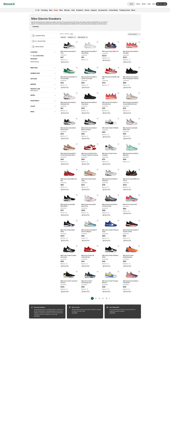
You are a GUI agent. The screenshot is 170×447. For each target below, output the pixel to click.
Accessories (102, 10)
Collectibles (113, 10)
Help (149, 4)
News (138, 4)
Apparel (94, 10)
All (38, 10)
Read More (36, 26)
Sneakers (79, 10)
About (144, 4)
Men (61, 10)
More (133, 10)
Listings (131, 4)
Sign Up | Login (161, 4)
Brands (67, 34)
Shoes (87, 10)
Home (61, 34)
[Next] (109, 298)
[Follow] (77, 42)
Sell (153, 4)
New (50, 10)
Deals (56, 10)
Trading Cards (124, 10)
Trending (44, 10)
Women (67, 10)
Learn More (49, 316)
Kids (73, 10)
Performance (34, 62)
